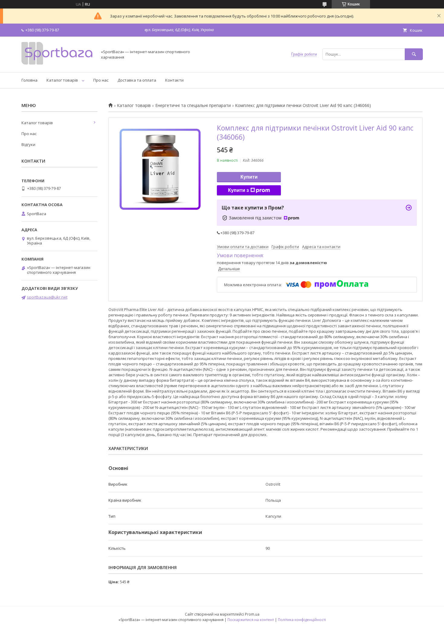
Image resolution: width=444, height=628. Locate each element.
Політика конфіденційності (302, 619)
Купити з (238, 190)
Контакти (174, 80)
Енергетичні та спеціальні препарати (193, 105)
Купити (249, 177)
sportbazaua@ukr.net (47, 297)
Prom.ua (252, 614)
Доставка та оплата (136, 80)
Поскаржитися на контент (250, 619)
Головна (29, 80)
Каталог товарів (62, 80)
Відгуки (28, 144)
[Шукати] (414, 54)
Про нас (100, 80)
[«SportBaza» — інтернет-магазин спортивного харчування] (57, 64)
